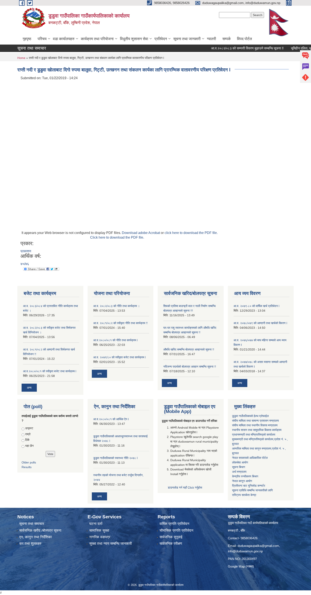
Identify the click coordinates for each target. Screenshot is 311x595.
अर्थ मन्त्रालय (239, 471)
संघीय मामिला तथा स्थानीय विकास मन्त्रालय (255, 425)
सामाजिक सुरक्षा (99, 530)
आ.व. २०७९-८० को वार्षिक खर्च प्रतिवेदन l (256, 306)
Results (27, 467)
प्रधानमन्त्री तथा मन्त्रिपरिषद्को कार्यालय (253, 434)
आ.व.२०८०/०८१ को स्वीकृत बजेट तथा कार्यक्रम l (49, 371)
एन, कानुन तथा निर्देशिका (35, 537)
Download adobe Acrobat (141, 233)
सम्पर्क (226, 39)
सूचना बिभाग (238, 467)
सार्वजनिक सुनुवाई (171, 537)
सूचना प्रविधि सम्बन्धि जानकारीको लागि (252, 490)
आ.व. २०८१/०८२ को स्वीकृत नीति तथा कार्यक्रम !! (120, 323)
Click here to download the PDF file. (117, 237)
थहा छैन (29, 445)
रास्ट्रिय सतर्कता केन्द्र (244, 495)
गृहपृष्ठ (27, 39)
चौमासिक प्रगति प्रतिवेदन (176, 530)
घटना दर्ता (95, 524)
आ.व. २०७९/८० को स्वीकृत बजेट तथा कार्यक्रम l (119, 357)
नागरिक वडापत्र (99, 537)
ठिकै (27, 439)
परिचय (42, 39)
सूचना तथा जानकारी (187, 39)
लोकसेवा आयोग (240, 462)
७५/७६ (25, 264)
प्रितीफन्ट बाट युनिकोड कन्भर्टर (248, 485)
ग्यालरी (211, 39)
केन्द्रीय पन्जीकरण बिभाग (245, 476)
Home (21, 58)
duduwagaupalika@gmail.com (258, 545)
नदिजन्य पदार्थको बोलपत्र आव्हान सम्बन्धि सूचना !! (189, 366)
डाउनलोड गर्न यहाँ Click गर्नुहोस (185, 487)
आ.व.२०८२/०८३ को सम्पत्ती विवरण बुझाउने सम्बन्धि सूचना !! (237, 48)
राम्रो (27, 434)
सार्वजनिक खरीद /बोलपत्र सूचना (40, 530)
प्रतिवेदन (160, 39)
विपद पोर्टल (244, 39)
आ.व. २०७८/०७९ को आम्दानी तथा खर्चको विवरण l (260, 323)
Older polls (29, 462)
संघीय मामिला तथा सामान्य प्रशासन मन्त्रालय (255, 420)
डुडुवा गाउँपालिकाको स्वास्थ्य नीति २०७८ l (115, 458)
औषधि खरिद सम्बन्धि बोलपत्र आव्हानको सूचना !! (188, 349)
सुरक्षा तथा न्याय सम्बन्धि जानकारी (110, 544)
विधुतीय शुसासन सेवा (134, 39)
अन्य (29, 387)
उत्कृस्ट (29, 428)
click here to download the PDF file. (191, 233)
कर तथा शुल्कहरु (30, 544)
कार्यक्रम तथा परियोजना (97, 39)
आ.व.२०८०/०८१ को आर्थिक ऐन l (111, 419)
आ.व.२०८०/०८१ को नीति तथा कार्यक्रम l (115, 340)
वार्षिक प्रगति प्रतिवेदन (174, 524)
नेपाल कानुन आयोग (242, 481)
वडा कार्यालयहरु (63, 39)
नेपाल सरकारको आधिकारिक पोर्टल (250, 457)
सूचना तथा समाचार (31, 524)
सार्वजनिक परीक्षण (171, 544)
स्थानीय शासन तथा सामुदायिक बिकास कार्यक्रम (256, 430)
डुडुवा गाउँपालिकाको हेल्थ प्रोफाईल (250, 416)
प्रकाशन (26, 251)
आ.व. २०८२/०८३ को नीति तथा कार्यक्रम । (116, 306)
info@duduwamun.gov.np (245, 551)
